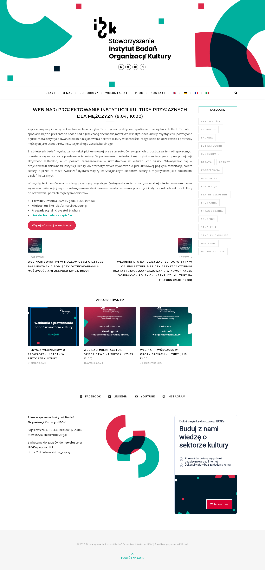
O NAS (67, 93)
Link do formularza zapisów (52, 215)
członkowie (210, 153)
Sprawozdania (212, 210)
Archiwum (208, 129)
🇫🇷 (196, 93)
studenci (208, 219)
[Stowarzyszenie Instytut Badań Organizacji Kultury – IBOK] (132, 38)
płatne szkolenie (214, 194)
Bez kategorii (211, 145)
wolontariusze (213, 251)
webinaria (208, 243)
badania (207, 137)
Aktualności (210, 121)
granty (224, 162)
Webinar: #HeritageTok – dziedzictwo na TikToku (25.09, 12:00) (109, 354)
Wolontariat (116, 93)
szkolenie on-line (215, 235)
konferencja (210, 170)
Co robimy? (89, 93)
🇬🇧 (174, 93)
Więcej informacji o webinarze (52, 225)
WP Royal (182, 544)
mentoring (209, 178)
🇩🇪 (185, 93)
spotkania (209, 202)
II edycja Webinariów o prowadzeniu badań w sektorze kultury (46, 354)
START (50, 93)
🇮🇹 (207, 93)
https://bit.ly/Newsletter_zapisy (49, 452)
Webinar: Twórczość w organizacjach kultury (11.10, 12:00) (164, 354)
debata (206, 162)
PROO (139, 93)
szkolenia (209, 227)
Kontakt (158, 93)
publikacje (209, 186)
